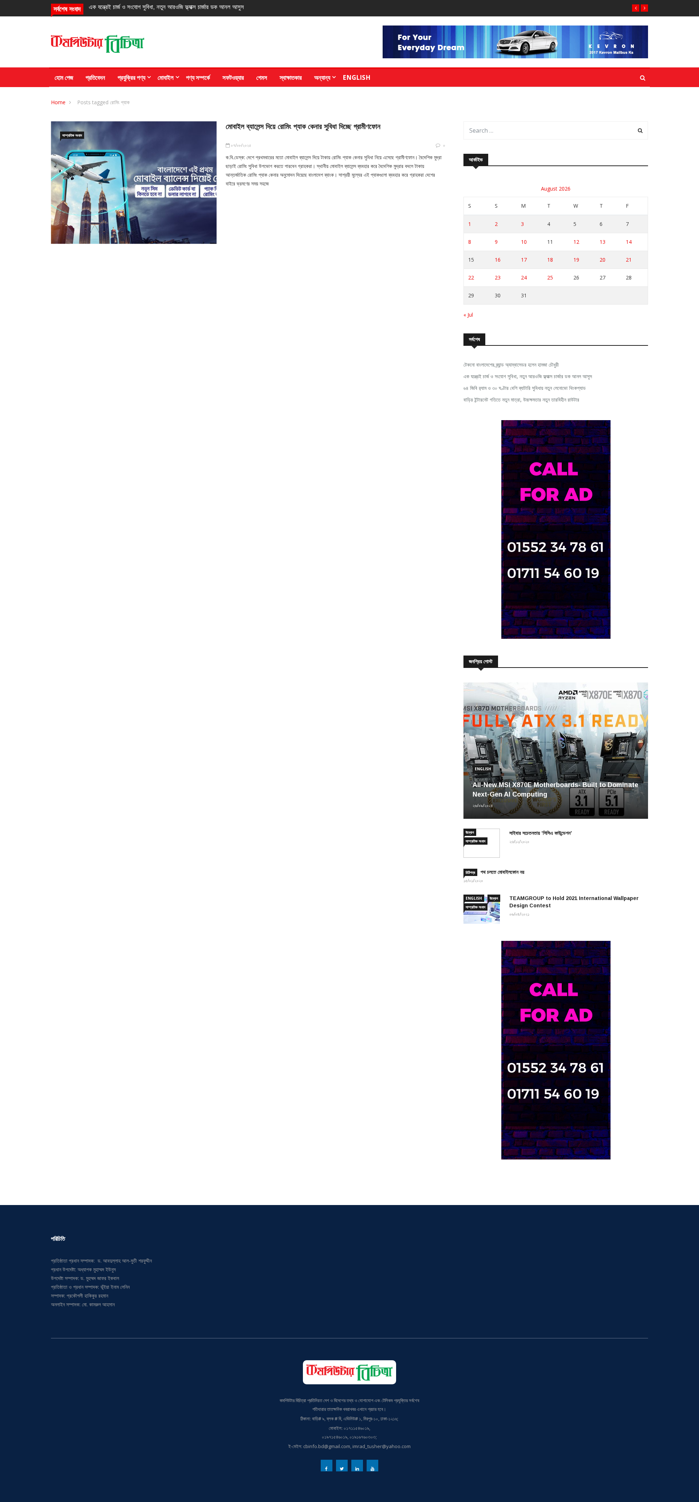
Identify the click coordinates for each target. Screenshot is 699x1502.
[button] (635, 8)
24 (524, 277)
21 (629, 259)
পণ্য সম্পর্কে (198, 77)
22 (471, 277)
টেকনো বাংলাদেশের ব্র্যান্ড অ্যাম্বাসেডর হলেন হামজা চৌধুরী (511, 364)
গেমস (261, 77)
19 (576, 259)
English (357, 77)
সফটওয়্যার (233, 77)
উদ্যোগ (470, 832)
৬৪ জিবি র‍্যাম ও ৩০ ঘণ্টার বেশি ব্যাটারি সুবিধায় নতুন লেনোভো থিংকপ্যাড (524, 387)
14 (629, 241)
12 (576, 241)
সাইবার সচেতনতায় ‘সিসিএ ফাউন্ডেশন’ (540, 833)
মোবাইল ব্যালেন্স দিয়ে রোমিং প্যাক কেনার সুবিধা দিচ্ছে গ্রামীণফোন (303, 126)
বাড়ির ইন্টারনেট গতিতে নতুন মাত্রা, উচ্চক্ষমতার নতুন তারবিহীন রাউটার (521, 399)
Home (58, 102)
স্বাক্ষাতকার (291, 77)
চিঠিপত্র (470, 872)
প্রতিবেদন (95, 77)
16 (498, 259)
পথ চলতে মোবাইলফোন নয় (502, 872)
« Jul (468, 314)
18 (550, 259)
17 (524, 259)
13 (602, 241)
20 (602, 259)
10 (524, 241)
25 (550, 277)
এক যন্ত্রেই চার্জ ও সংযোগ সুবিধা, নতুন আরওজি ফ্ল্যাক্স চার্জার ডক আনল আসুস (166, 7)
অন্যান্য (322, 77)
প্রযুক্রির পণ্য (131, 77)
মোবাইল (166, 77)
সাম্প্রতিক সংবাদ (72, 135)
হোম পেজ (64, 77)
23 (498, 277)
